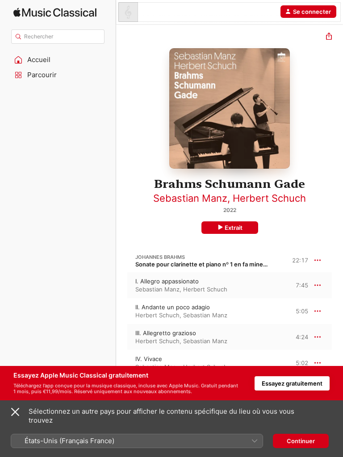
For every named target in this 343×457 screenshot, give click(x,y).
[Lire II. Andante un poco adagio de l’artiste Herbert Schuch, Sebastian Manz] (121, 311)
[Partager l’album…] (329, 37)
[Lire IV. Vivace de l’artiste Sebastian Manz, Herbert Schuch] (121, 362)
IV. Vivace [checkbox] (148, 358)
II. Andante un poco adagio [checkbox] (172, 307)
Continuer (301, 441)
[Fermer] (15, 412)
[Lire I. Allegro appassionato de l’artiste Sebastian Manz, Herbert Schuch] (121, 285)
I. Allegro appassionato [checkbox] (167, 281)
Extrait (234, 227)
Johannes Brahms (160, 257)
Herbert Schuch (269, 198)
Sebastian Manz (190, 198)
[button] (58, 59)
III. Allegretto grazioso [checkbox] (165, 333)
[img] (54, 12)
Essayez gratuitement (292, 383)
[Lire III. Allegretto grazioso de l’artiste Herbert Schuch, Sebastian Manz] (121, 337)
